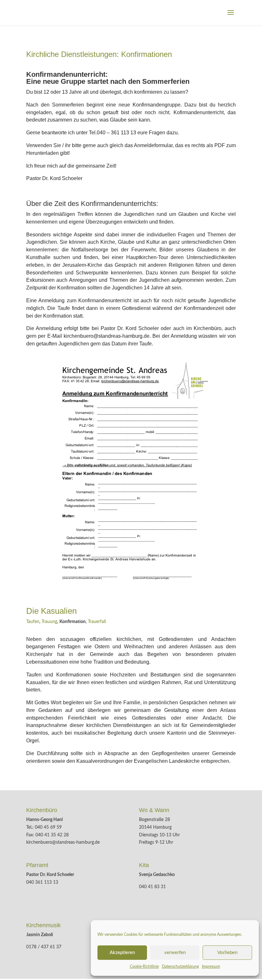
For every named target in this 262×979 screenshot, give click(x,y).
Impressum (211, 966)
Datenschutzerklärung (180, 966)
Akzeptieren (122, 952)
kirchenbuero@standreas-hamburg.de (63, 842)
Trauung (49, 622)
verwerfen (175, 952)
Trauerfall (97, 622)
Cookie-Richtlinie (144, 966)
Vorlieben (227, 952)
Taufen (32, 622)
